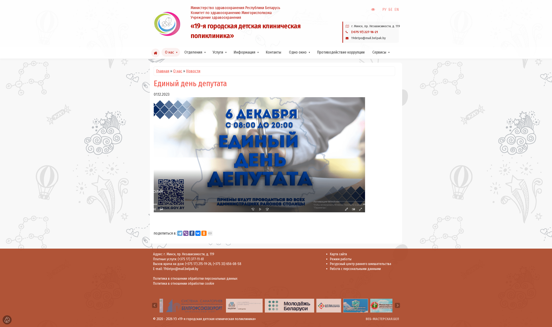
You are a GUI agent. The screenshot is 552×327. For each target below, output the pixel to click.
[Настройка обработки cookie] (7, 319)
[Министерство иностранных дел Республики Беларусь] (328, 305)
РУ (384, 9)
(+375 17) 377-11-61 (191, 259)
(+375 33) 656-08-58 (227, 264)
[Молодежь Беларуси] (289, 305)
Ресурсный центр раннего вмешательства (360, 264)
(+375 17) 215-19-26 (198, 264)
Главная (162, 71)
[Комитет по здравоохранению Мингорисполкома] (355, 305)
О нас (177, 71)
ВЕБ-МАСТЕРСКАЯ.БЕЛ (382, 319)
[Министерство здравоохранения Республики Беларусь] (382, 305)
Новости (193, 71)
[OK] (204, 233)
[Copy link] (210, 233)
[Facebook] (191, 233)
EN (396, 9)
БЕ (390, 9)
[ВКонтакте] (198, 233)
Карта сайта (338, 254)
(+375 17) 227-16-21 (364, 32)
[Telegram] (179, 233)
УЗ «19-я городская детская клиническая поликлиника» (214, 319)
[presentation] (154, 305)
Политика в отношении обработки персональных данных (195, 278)
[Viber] (185, 233)
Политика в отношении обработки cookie (183, 283)
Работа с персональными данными (355, 269)
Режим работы (340, 259)
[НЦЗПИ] (244, 305)
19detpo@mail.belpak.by (180, 269)
